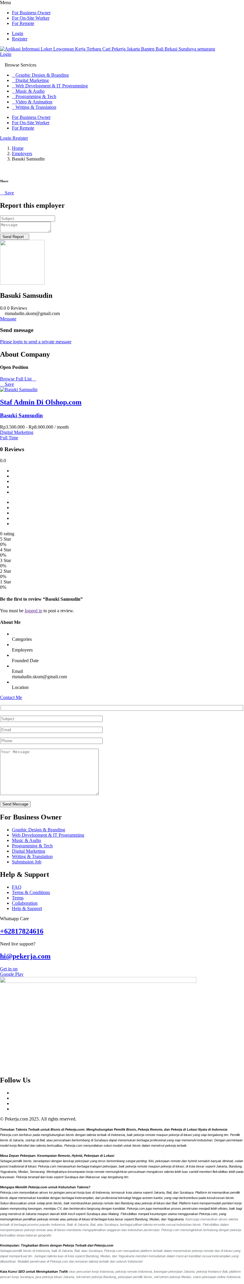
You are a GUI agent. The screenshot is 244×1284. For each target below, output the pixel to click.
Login (17, 33)
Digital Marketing (32, 80)
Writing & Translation (35, 107)
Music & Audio (30, 91)
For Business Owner (31, 12)
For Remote (23, 23)
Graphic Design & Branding (42, 75)
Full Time (9, 437)
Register (19, 38)
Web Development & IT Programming (51, 85)
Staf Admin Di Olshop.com (41, 402)
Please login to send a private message (35, 341)
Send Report (13, 237)
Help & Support (27, 908)
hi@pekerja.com (25, 956)
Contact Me (11, 697)
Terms (18, 897)
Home (18, 148)
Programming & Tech (35, 96)
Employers (22, 153)
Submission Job (26, 861)
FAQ (16, 887)
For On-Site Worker (30, 18)
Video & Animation (33, 101)
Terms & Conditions (31, 892)
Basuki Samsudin (21, 415)
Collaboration (24, 903)
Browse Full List (16, 378)
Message (8, 318)
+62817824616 (21, 931)
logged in (33, 610)
